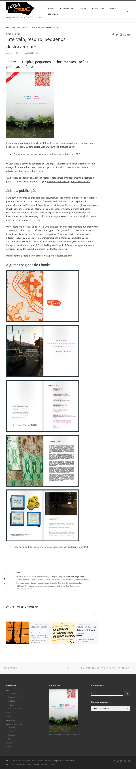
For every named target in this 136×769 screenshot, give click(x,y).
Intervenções (11, 713)
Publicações (16, 27)
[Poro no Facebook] (113, 35)
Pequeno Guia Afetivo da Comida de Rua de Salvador (86, 630)
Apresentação (13, 693)
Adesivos (11, 735)
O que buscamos (14, 697)
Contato (9, 747)
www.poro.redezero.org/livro (58, 255)
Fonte (10, 739)
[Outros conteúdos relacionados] (89, 615)
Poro (8, 27)
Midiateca (10, 743)
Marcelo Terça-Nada (75, 576)
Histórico (11, 705)
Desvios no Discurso (40, 626)
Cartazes (11, 727)
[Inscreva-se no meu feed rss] (125, 35)
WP (29, 764)
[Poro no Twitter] (117, 35)
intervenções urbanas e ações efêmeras (34, 583)
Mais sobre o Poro (15, 709)
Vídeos (8, 717)
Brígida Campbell (58, 576)
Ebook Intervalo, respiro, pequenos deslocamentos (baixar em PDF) (47, 154)
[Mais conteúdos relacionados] (95, 615)
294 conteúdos (24, 589)
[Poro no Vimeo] (121, 35)
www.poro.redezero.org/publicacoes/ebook (68, 181)
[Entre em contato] (128, 35)
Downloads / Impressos (15, 724)
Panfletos (11, 731)
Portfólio (11, 701)
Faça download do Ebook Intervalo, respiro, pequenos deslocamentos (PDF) (51, 546)
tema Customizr (50, 764)
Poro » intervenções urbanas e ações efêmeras (32, 760)
